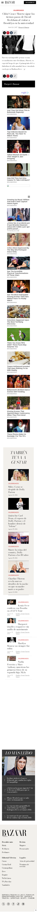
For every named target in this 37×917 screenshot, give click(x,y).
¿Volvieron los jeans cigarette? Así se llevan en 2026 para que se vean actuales (20, 790)
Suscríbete (29, 2)
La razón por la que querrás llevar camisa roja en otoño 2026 (19, 817)
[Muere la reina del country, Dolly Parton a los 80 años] (18, 538)
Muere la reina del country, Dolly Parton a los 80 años (18, 552)
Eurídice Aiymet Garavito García (23, 614)
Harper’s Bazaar (23, 27)
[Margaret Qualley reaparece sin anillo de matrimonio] (11, 620)
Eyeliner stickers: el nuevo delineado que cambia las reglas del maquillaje (19, 780)
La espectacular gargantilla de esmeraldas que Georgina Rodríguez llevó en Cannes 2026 (19, 808)
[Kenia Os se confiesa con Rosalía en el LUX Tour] (11, 602)
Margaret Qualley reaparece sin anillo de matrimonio (18, 626)
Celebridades (18, 10)
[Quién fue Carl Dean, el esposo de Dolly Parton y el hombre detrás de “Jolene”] (18, 504)
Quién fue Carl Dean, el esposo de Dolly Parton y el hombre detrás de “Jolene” (17, 521)
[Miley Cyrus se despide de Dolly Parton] (18, 475)
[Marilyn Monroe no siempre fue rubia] (11, 639)
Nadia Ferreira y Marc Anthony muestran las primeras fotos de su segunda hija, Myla (18, 667)
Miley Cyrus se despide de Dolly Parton (16, 489)
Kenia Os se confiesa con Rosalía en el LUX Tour (18, 608)
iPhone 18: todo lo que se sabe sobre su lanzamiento (18, 799)
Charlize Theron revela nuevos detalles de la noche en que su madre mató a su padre (18, 584)
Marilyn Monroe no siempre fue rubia (18, 646)
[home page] (10, 2)
